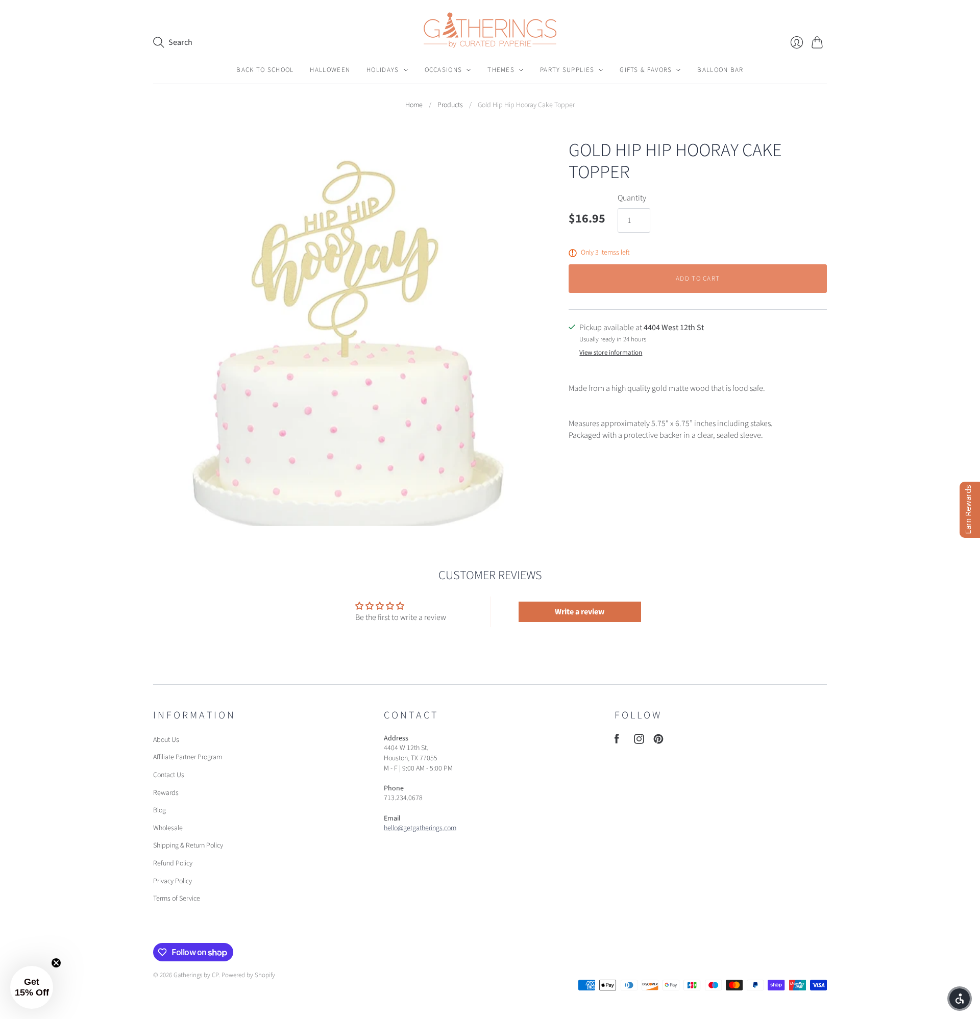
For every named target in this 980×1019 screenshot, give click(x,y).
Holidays (382, 69)
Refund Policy (172, 863)
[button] (31, 987)
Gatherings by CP (196, 975)
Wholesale (168, 828)
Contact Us (168, 775)
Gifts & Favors (646, 69)
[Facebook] (617, 741)
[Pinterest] (658, 741)
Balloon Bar (720, 69)
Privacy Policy (172, 881)
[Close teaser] (56, 963)
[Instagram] (639, 741)
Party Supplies (567, 69)
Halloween (330, 69)
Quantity (632, 198)
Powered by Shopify (248, 975)
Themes (500, 69)
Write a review (579, 611)
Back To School (264, 69)
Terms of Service (176, 898)
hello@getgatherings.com (420, 828)
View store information (610, 353)
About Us (166, 740)
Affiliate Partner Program (187, 757)
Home (414, 105)
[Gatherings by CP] (490, 30)
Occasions (443, 69)
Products (450, 105)
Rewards (166, 793)
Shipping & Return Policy (188, 845)
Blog (159, 810)
